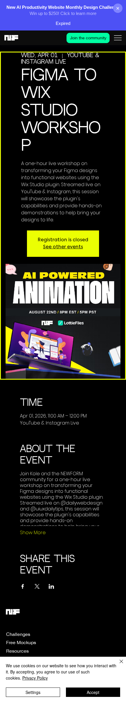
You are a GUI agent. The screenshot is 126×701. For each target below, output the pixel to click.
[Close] (118, 665)
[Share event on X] (37, 586)
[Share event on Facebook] (22, 586)
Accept (93, 692)
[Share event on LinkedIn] (51, 586)
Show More (33, 532)
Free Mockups (21, 642)
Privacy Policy (35, 678)
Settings (32, 692)
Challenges (18, 634)
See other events (63, 247)
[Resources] (65, 651)
